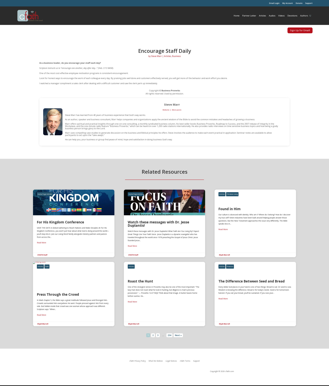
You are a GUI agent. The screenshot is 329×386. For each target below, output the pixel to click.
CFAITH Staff (42, 255)
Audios (272, 15)
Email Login (274, 3)
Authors (304, 15)
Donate (299, 3)
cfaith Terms (185, 361)
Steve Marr (156, 56)
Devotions (292, 15)
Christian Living (232, 194)
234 (169, 335)
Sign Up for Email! (300, 30)
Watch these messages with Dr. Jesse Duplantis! (164, 223)
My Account (287, 3)
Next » (178, 335)
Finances (230, 266)
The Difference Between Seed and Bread (255, 294)
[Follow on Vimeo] (37, 30)
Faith (47, 266)
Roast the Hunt (164, 294)
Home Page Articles (45, 194)
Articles (262, 15)
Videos (281, 15)
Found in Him (255, 223)
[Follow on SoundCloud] (31, 30)
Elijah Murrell (224, 255)
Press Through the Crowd (73, 294)
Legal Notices (171, 361)
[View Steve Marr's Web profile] (283, 122)
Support (309, 3)
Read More (41, 242)
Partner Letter (249, 15)
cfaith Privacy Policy (137, 361)
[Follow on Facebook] (19, 30)
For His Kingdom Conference (73, 223)
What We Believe (156, 361)
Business (176, 56)
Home (236, 15)
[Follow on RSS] (25, 30)
